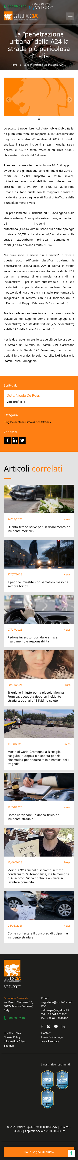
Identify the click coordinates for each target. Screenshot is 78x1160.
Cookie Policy (12, 1037)
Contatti (46, 1033)
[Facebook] (7, 440)
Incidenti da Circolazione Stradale (31, 422)
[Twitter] (22, 440)
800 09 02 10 (17, 6)
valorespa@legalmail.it (55, 1010)
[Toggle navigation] (70, 16)
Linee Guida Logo (52, 1037)
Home (14, 64)
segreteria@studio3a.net (56, 1002)
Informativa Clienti (15, 1041)
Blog (6, 422)
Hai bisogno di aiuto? (39, 1152)
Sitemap (9, 1045)
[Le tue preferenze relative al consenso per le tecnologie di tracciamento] (71, 1153)
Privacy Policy (12, 1033)
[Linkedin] (15, 440)
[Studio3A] (21, 15)
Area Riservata (50, 1041)
